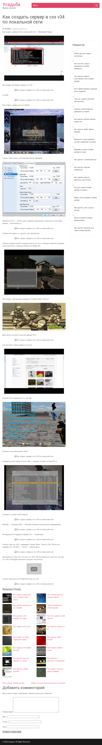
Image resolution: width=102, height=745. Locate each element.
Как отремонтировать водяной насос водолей (85, 90)
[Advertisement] (85, 27)
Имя (4, 717)
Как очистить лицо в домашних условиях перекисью (81, 66)
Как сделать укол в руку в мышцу (84, 209)
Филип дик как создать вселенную (82, 55)
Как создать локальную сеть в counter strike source (22, 597)
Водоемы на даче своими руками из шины (83, 151)
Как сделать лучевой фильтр (85, 160)
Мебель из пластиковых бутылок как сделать (48, 683)
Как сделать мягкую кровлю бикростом (85, 120)
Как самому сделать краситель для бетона (82, 178)
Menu (35, 5)
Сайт (4, 727)
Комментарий (7, 712)
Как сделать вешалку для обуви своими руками (84, 229)
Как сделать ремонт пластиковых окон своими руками (84, 78)
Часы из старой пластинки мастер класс (84, 100)
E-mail (5, 722)
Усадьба (11, 4)
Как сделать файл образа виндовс (84, 130)
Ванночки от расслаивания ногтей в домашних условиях (85, 140)
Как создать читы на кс (22, 626)
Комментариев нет (20, 29)
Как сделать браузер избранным (82, 168)
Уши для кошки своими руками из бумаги (82, 188)
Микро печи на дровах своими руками (85, 199)
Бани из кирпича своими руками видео (83, 219)
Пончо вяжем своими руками (13, 683)
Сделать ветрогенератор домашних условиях (83, 110)
